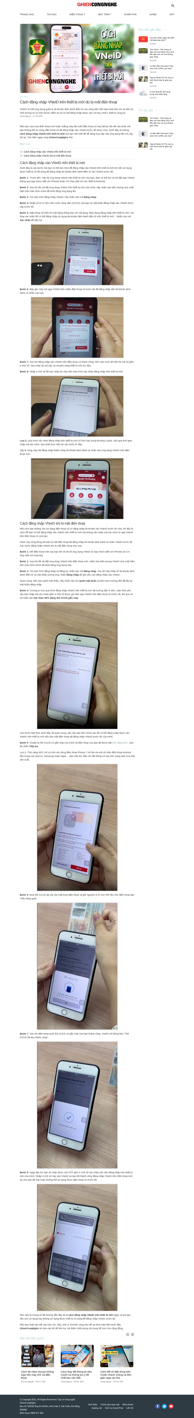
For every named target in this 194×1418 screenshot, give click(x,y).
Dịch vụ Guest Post (114, 1408)
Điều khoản (127, 1404)
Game (153, 14)
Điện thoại (76, 14)
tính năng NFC (120, 742)
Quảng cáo (97, 1408)
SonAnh (153, 44)
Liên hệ (129, 1408)
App (171, 14)
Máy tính (103, 14)
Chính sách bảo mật (110, 1404)
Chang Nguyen (25, 116)
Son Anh (24, 1375)
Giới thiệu (92, 1404)
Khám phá (130, 14)
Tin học (52, 14)
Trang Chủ (27, 14)
